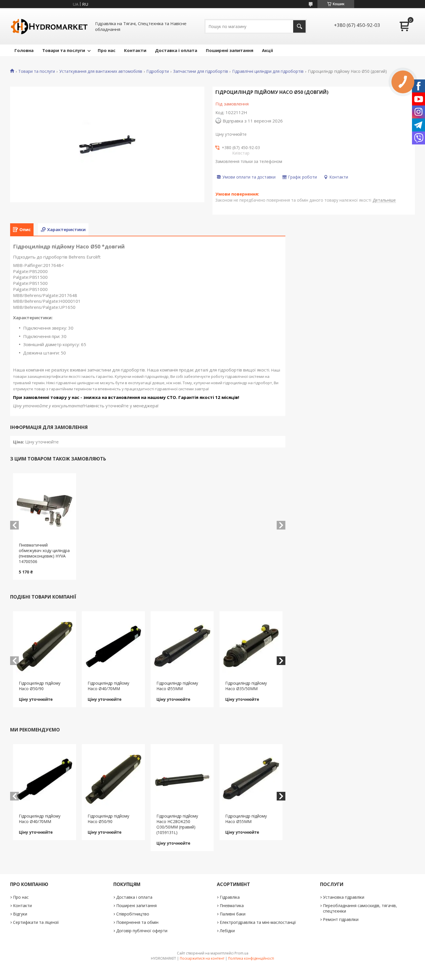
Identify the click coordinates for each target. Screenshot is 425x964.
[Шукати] (299, 26)
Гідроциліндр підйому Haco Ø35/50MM (246, 685)
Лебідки (227, 930)
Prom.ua (241, 953)
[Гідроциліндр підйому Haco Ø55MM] (182, 646)
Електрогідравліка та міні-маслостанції (258, 922)
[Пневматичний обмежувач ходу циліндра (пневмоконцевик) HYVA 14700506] (44, 508)
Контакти (135, 50)
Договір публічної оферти (141, 930)
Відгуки (20, 914)
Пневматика (232, 905)
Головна (24, 50)
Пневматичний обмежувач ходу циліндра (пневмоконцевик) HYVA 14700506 (44, 553)
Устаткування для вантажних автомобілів (100, 71)
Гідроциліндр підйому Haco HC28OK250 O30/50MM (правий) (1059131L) (177, 824)
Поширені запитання (229, 50)
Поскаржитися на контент (202, 958)
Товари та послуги (63, 50)
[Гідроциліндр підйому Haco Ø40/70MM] (113, 646)
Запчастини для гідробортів (200, 71)
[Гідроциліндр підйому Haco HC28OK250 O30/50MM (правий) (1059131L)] (182, 779)
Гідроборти (157, 71)
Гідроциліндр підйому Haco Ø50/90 (39, 685)
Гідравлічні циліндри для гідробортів (268, 71)
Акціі (267, 50)
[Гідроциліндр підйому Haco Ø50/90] (44, 646)
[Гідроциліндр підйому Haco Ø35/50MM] (251, 646)
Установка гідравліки (343, 897)
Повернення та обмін (137, 922)
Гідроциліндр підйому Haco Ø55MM (177, 685)
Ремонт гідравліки (341, 919)
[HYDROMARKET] (49, 26)
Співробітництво (132, 914)
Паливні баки (232, 914)
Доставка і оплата (176, 50)
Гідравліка (230, 897)
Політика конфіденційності (251, 958)
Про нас (106, 50)
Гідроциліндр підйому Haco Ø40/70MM (108, 685)
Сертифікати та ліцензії (36, 922)
